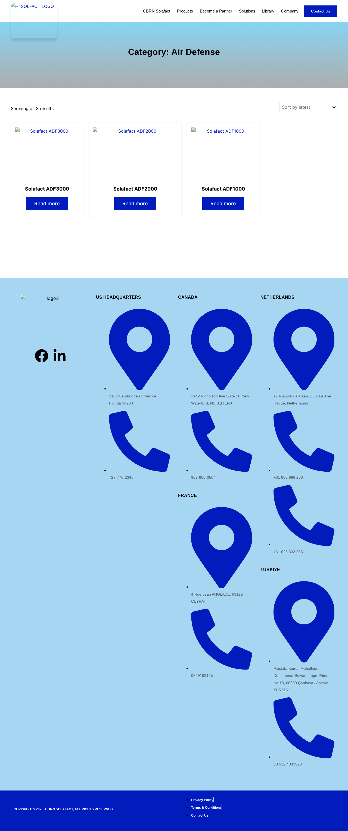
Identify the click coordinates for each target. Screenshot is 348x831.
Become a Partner (216, 11)
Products (185, 11)
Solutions (247, 11)
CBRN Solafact (156, 11)
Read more (47, 203)
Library (268, 11)
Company (290, 11)
